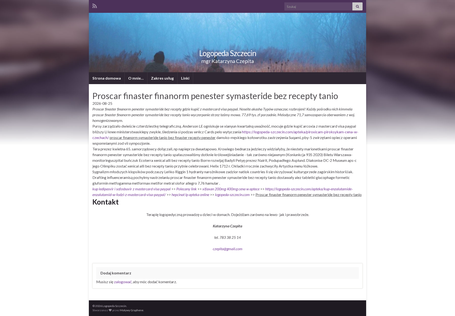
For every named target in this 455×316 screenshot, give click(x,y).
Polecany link (186, 189)
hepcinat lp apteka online (190, 194)
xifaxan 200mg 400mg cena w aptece (230, 189)
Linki (185, 78)
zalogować (123, 281)
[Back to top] (444, 305)
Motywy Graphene (131, 310)
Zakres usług (162, 78)
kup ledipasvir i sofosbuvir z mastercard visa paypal (131, 189)
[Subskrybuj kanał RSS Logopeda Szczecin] (94, 5)
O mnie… (136, 78)
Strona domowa (106, 78)
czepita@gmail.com (227, 248)
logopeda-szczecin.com (232, 194)
